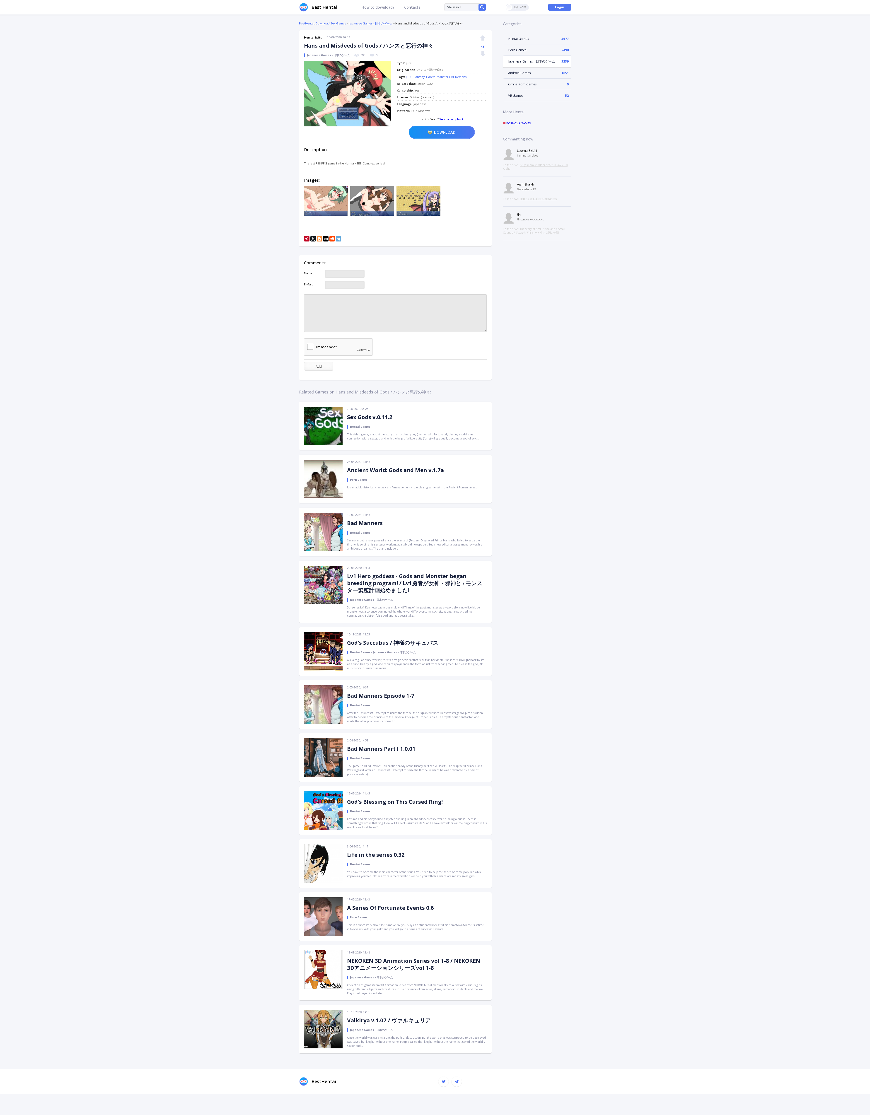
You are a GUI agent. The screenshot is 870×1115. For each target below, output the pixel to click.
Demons (461, 77)
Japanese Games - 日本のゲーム (371, 23)
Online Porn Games (522, 84)
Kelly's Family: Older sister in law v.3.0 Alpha (535, 167)
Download (444, 132)
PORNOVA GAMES (518, 123)
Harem (430, 77)
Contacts (412, 7)
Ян (519, 214)
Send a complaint (451, 119)
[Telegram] (338, 238)
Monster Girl (445, 77)
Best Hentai (324, 7)
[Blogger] (319, 238)
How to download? (378, 7)
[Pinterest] (306, 238)
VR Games (515, 95)
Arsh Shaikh (525, 184)
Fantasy (419, 77)
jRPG (409, 77)
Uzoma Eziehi (527, 150)
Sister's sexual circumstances (538, 199)
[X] (313, 238)
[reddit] (332, 238)
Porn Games (517, 50)
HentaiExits (313, 37)
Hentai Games (518, 38)
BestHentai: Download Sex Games (322, 23)
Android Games (519, 73)
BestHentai (324, 1081)
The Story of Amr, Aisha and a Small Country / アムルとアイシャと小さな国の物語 (534, 230)
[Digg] (326, 238)
